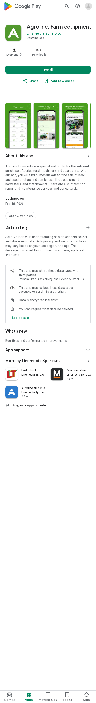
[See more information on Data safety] (88, 227)
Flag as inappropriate (25, 405)
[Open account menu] (88, 6)
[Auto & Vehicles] (20, 215)
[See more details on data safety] (20, 317)
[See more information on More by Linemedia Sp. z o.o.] (88, 360)
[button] (20, 54)
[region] (48, 52)
